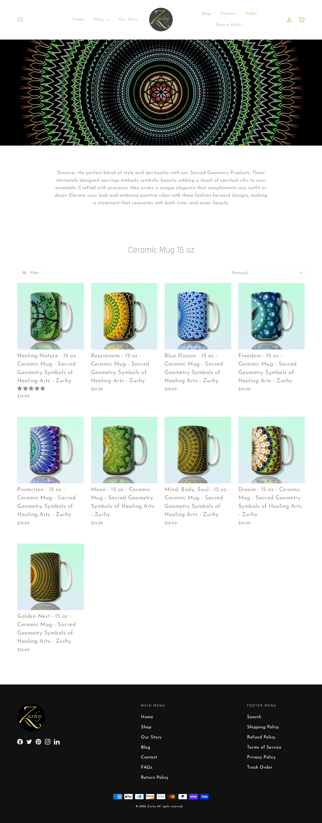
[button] (32, 389)
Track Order (259, 767)
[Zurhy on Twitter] (29, 741)
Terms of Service (264, 747)
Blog (206, 14)
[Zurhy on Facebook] (20, 741)
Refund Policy (261, 737)
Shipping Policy (263, 727)
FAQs (251, 14)
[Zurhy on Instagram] (47, 741)
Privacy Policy (261, 757)
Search (254, 717)
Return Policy (229, 25)
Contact (228, 14)
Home (78, 19)
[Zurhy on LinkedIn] (57, 741)
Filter (34, 273)
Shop (99, 19)
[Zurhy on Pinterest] (38, 741)
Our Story (128, 19)
